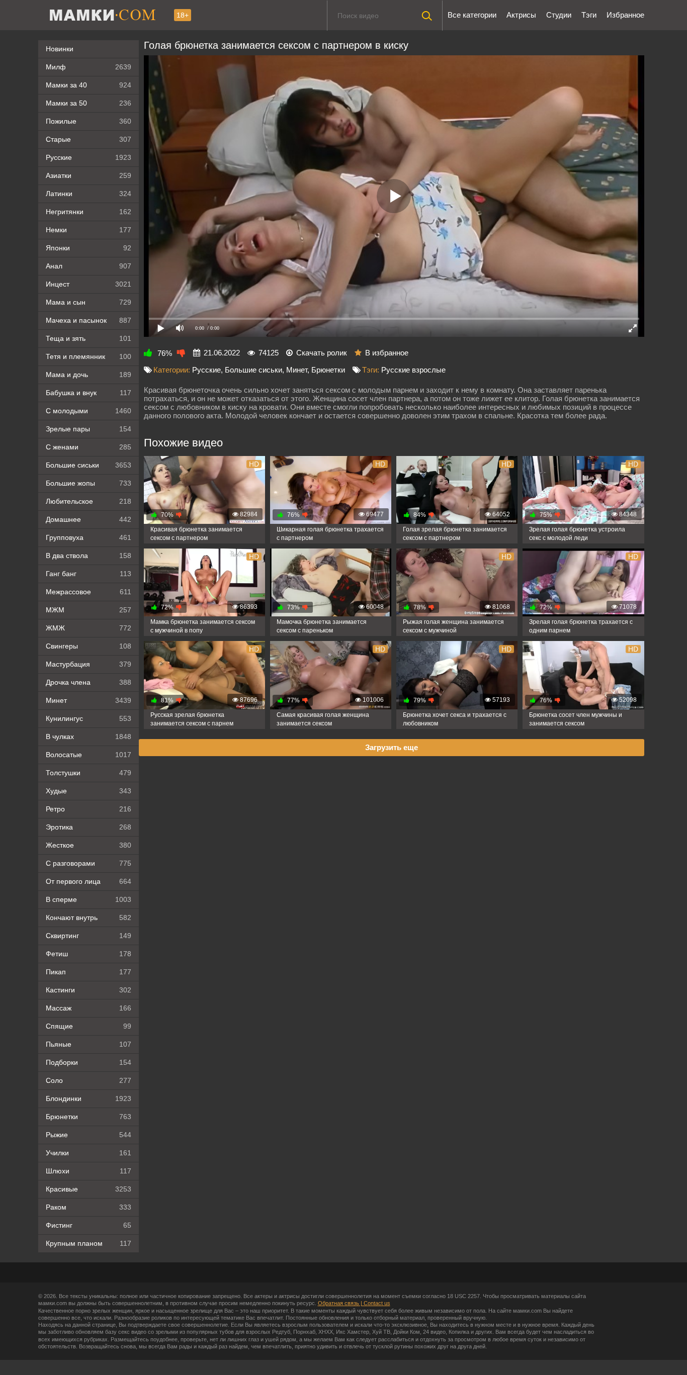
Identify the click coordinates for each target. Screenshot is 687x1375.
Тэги (588, 15)
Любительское (88, 501)
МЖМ (88, 610)
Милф (88, 67)
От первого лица (88, 881)
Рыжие (88, 1135)
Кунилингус (88, 718)
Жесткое (88, 845)
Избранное (625, 15)
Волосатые (88, 755)
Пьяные (88, 1044)
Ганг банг (88, 574)
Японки (88, 248)
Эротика (88, 827)
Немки (88, 230)
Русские (88, 157)
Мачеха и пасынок (88, 320)
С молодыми (88, 411)
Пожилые (88, 121)
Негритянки (88, 212)
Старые (88, 139)
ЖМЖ (88, 628)
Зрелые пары (88, 429)
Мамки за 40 (88, 85)
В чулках (88, 736)
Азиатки (88, 175)
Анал (88, 266)
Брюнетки (88, 1117)
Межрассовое (88, 592)
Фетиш (88, 954)
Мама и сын (88, 302)
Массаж (88, 1008)
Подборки (88, 1062)
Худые (88, 791)
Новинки (59, 49)
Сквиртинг (88, 936)
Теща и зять (88, 338)
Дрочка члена (88, 682)
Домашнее (88, 519)
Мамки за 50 (88, 103)
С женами (88, 447)
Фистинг (88, 1225)
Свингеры (88, 646)
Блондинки (88, 1098)
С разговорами (88, 863)
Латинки (88, 194)
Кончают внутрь (88, 917)
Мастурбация (88, 664)
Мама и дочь (88, 375)
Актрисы (521, 15)
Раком (88, 1207)
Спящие (88, 1026)
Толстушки (88, 773)
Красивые (88, 1189)
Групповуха (88, 537)
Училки (88, 1153)
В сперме (88, 899)
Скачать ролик (321, 352)
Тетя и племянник (88, 356)
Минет (88, 700)
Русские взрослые (413, 369)
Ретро (88, 809)
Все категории (472, 15)
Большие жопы (88, 483)
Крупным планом (88, 1243)
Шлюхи (88, 1171)
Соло (88, 1080)
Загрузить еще (391, 747)
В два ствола (88, 556)
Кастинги (88, 990)
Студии (558, 15)
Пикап (88, 972)
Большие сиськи (88, 465)
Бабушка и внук (88, 393)
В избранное (386, 352)
